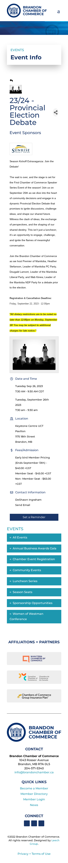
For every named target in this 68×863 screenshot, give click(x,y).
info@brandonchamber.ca (34, 772)
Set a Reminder (34, 517)
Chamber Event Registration (34, 559)
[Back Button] (11, 80)
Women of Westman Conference (26, 616)
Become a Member (34, 788)
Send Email (22, 505)
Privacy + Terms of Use (34, 854)
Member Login (34, 799)
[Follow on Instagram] (41, 823)
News (34, 805)
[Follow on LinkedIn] (34, 823)
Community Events (27, 570)
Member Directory (34, 794)
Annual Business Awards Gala (34, 548)
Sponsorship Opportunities (32, 603)
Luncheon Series (25, 581)
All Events (20, 537)
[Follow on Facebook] (27, 823)
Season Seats (22, 592)
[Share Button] (56, 112)
